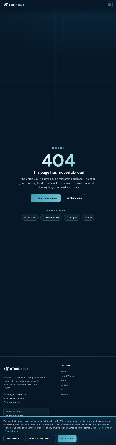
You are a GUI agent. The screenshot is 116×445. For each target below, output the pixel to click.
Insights (74, 217)
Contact (64, 394)
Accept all (67, 438)
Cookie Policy (105, 428)
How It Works (52, 217)
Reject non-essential (41, 438)
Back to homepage (47, 198)
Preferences (14, 438)
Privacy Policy (11, 431)
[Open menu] (109, 5)
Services (32, 217)
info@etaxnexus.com (17, 394)
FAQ (90, 217)
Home (63, 371)
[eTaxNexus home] (14, 4)
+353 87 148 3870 (15, 398)
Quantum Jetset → (16, 415)
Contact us (76, 198)
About (63, 380)
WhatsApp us (13, 402)
